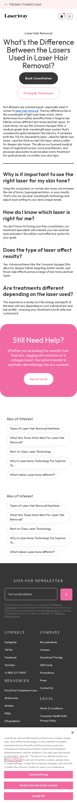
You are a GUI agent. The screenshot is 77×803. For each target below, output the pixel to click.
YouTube (10, 665)
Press (43, 680)
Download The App (51, 657)
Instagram (11, 642)
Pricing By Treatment (38, 93)
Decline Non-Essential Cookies (38, 785)
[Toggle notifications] (62, 16)
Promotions (47, 672)
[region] (38, 765)
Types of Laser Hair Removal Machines (35, 428)
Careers (45, 649)
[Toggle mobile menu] (70, 16)
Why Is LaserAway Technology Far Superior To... (38, 463)
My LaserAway (48, 642)
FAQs (8, 713)
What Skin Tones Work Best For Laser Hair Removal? (37, 440)
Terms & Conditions (51, 708)
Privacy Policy (13, 759)
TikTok (9, 649)
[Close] (72, 732)
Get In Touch (38, 379)
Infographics (12, 721)
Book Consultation (38, 78)
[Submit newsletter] (66, 594)
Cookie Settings (38, 774)
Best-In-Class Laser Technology (30, 451)
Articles (9, 705)
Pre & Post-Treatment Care (21, 690)
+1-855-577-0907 (15, 672)
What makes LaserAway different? (32, 475)
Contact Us (46, 688)
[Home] (16, 16)
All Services (11, 698)
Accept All (38, 795)
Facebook (11, 657)
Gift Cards (46, 665)
